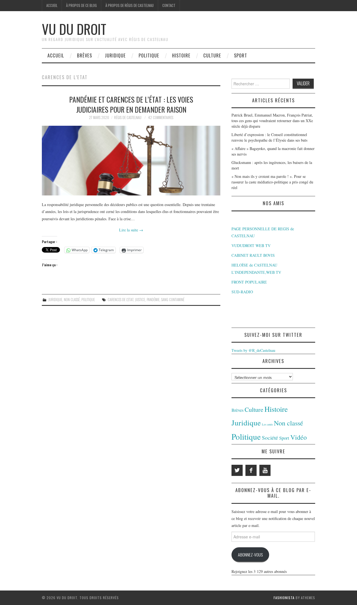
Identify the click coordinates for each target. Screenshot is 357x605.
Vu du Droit (74, 29)
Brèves (84, 55)
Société (270, 437)
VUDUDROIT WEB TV (251, 245)
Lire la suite (131, 230)
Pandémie (153, 299)
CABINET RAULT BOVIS (253, 255)
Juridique (115, 55)
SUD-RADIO (242, 291)
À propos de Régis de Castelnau (129, 5)
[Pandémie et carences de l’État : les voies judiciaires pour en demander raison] (131, 160)
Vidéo (298, 437)
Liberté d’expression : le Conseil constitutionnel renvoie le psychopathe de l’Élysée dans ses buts (269, 137)
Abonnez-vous (250, 554)
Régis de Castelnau (127, 117)
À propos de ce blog (81, 5)
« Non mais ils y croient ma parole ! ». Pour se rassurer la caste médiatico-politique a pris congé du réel (272, 182)
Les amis (267, 424)
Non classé (72, 299)
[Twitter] (237, 470)
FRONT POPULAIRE (249, 282)
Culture (212, 55)
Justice (140, 299)
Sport (240, 55)
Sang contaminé (172, 299)
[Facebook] (251, 470)
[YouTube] (265, 470)
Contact (168, 5)
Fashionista (284, 597)
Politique (149, 55)
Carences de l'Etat (120, 299)
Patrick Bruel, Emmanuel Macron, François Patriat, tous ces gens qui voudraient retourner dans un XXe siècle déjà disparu (272, 120)
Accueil (51, 5)
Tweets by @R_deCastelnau (253, 350)
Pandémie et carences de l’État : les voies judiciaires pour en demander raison (131, 104)
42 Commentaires (160, 117)
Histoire (181, 55)
